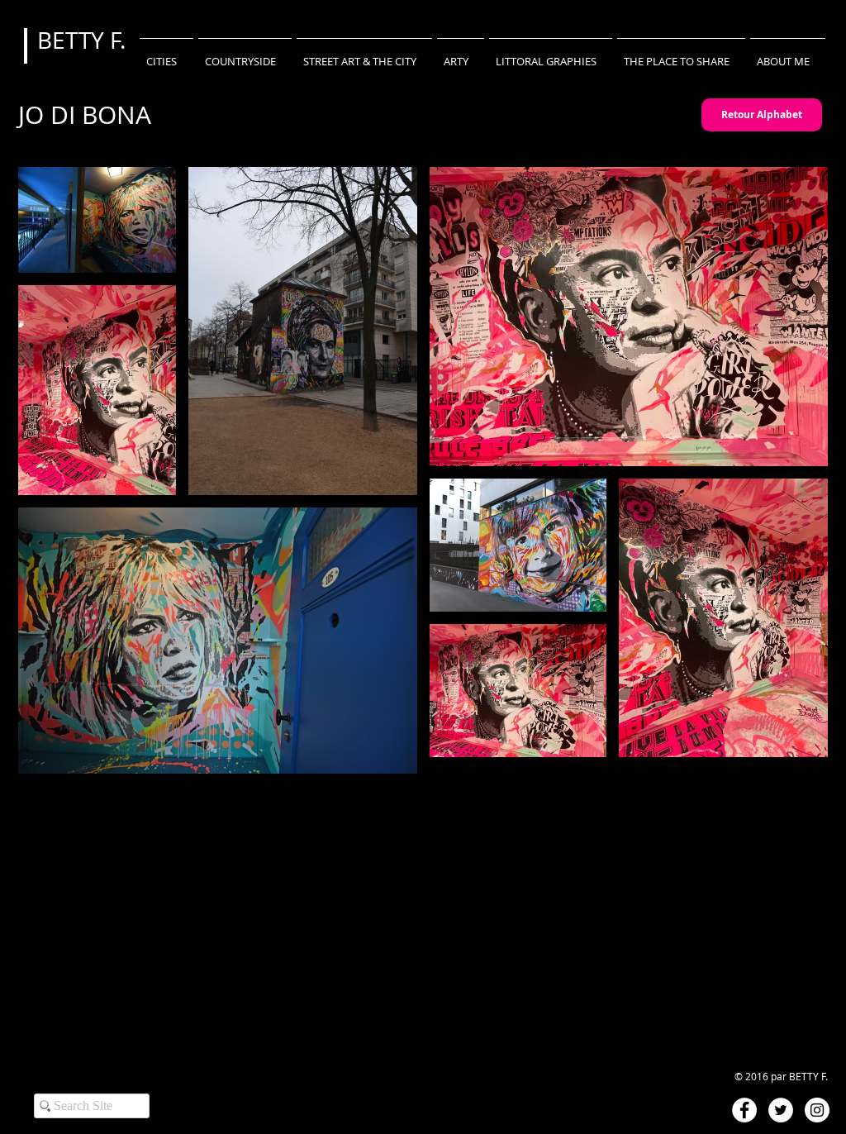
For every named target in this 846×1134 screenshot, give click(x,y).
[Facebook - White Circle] (744, 1110)
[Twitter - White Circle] (780, 1110)
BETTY (73, 40)
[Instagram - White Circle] (817, 1110)
